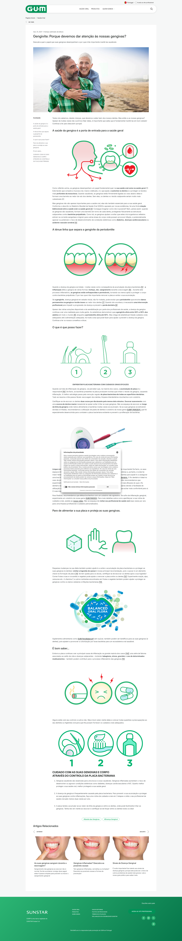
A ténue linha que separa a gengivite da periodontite (41, 134)
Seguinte (142, 831)
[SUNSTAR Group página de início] (42, 912)
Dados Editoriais (97, 909)
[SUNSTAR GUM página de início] (36, 9)
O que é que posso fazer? (41, 139)
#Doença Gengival (111, 819)
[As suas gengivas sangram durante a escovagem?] (52, 848)
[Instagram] (148, 918)
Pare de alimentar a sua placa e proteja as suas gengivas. (40, 145)
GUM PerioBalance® (86, 639)
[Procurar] (150, 9)
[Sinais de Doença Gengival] (131, 848)
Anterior (39, 831)
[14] (127, 653)
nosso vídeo (78, 501)
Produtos (95, 9)
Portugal (130, 3)
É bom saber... (37, 151)
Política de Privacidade (99, 911)
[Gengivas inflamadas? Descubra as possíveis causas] (91, 848)
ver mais (31, 22)
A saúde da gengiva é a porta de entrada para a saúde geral (40, 126)
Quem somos (108, 9)
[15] (123, 659)
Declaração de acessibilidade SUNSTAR (104, 916)
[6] (130, 290)
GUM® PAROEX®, (134, 410)
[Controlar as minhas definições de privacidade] (153, 924)
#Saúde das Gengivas (92, 819)
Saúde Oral (84, 9)
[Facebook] (144, 918)
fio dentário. (123, 477)
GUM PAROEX (91, 498)
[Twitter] (153, 918)
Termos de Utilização (99, 914)
